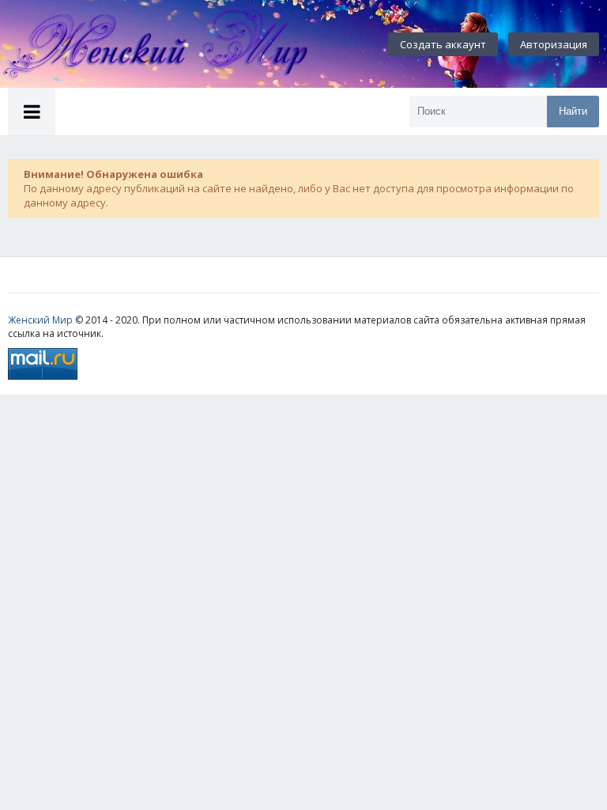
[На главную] (174, 44)
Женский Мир (40, 320)
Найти (573, 111)
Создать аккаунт (443, 44)
